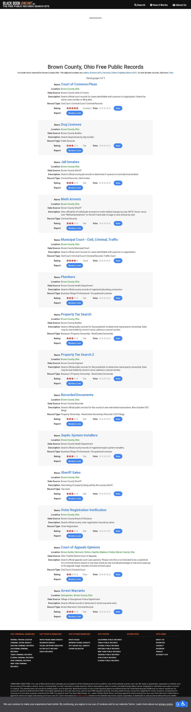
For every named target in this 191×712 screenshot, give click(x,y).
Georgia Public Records (108, 655)
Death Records (46, 652)
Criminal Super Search (20, 643)
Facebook (160, 649)
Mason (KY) (132, 73)
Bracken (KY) (95, 73)
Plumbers (68, 277)
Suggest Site (162, 655)
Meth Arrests (71, 199)
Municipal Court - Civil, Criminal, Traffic (89, 239)
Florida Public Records (108, 646)
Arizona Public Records (109, 649)
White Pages (74, 640)
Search (141, 5)
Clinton (114, 73)
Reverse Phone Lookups (79, 643)
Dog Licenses (71, 124)
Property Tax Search (76, 314)
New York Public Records (109, 652)
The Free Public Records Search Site (26, 6)
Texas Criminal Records (21, 655)
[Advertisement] (95, 40)
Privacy (159, 652)
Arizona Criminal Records (22, 646)
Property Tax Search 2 (77, 354)
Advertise (160, 643)
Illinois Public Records (108, 661)
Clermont (106, 73)
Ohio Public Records (107, 658)
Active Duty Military (49, 649)
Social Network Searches (51, 646)
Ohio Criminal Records (20, 661)
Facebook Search (47, 643)
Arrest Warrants (73, 591)
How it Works (160, 5)
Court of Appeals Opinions (80, 547)
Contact (160, 646)
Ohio (171, 73)
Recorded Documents (77, 395)
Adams (86, 73)
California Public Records (110, 640)
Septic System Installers (79, 435)
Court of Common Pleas (79, 84)
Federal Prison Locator (21, 640)
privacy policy (82, 696)
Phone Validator (76, 649)
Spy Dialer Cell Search (79, 646)
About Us (181, 5)
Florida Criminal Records (22, 658)
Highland (122, 73)
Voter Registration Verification (83, 510)
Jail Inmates (70, 162)
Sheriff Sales (71, 472)
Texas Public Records (108, 643)
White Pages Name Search (51, 640)
